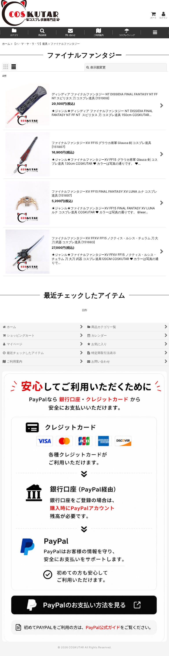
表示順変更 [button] (98, 67)
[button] (42, 32)
